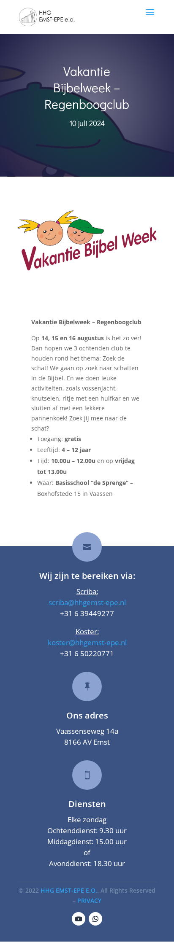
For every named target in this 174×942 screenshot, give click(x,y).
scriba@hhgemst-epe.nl (87, 602)
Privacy (89, 900)
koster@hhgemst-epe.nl (87, 642)
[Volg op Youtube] (78, 919)
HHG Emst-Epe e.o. (69, 890)
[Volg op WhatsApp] (95, 919)
